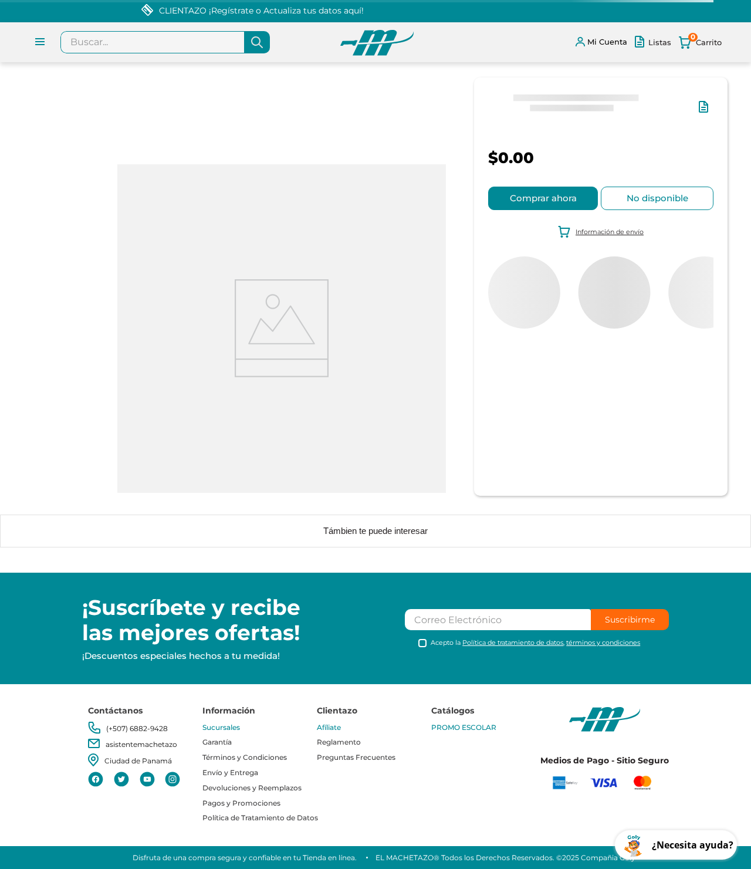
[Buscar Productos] (257, 42)
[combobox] (165, 42)
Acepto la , (535, 643)
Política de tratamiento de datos (512, 642)
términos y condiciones (603, 642)
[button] (706, 112)
